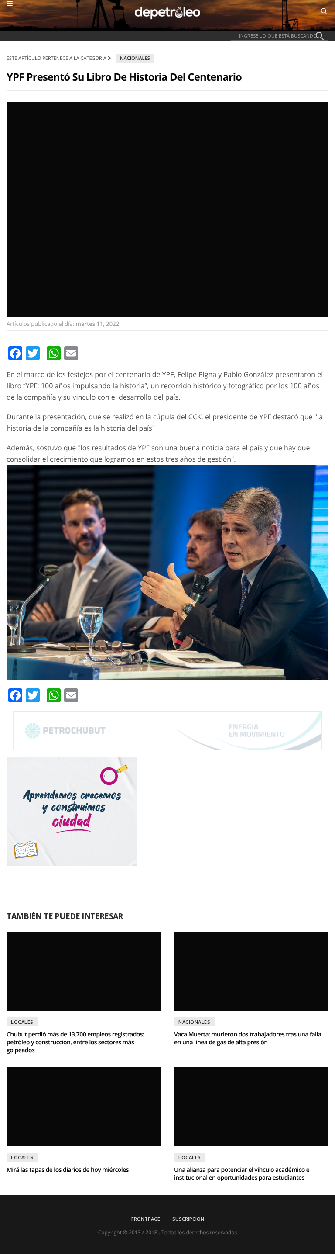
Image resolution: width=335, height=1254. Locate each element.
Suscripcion (188, 1219)
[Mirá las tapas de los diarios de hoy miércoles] (84, 1106)
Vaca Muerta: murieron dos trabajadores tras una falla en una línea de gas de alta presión (247, 1038)
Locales (22, 1022)
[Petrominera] (167, 730)
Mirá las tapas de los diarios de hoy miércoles (68, 1170)
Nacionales (135, 58)
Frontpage (145, 1219)
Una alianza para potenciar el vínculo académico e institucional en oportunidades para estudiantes (241, 1174)
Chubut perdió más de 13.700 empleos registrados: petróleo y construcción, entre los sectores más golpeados (75, 1042)
